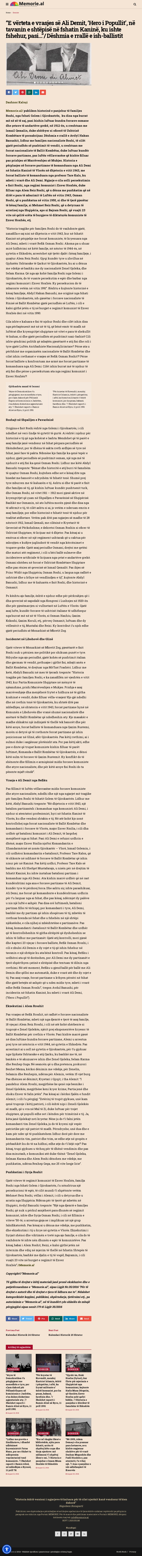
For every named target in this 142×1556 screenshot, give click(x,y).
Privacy (132, 1551)
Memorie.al (11, 1552)
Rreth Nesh (121, 1551)
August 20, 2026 (73, 1410)
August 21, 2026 (13, 1474)
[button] (7, 1549)
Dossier (16, 12)
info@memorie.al (80, 1517)
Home (8, 12)
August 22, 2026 (13, 1413)
